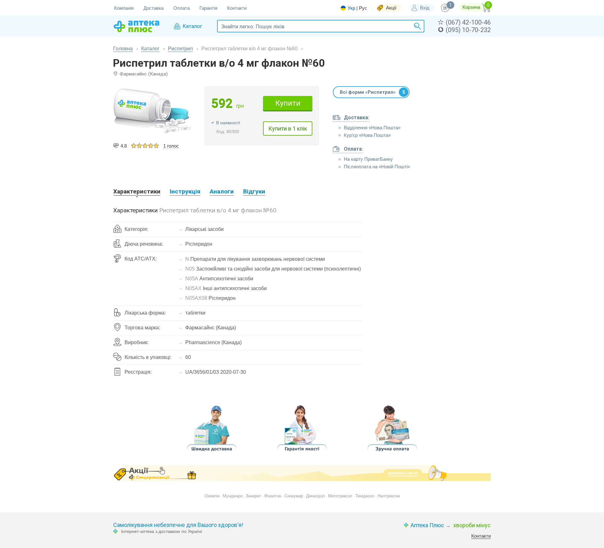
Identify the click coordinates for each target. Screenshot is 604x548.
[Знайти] (416, 26)
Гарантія (208, 8)
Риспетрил (180, 48)
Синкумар (293, 496)
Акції (391, 7)
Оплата (181, 8)
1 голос (171, 145)
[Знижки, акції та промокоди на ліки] (302, 473)
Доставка (153, 8)
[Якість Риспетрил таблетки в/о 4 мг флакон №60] (302, 453)
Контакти (237, 8)
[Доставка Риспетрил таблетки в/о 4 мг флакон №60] (212, 453)
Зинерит (253, 496)
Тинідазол (364, 496)
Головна (123, 48)
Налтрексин (389, 496)
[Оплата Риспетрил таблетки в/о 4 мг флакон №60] (392, 453)
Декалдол (315, 496)
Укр (351, 8)
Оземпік (212, 496)
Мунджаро (233, 496)
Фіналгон (272, 496)
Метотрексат (340, 496)
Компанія (124, 8)
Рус (363, 8)
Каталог (150, 48)
